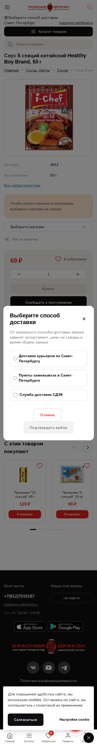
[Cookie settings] (89, 738)
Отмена (47, 415)
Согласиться (25, 719)
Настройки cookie (74, 719)
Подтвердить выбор (48, 427)
